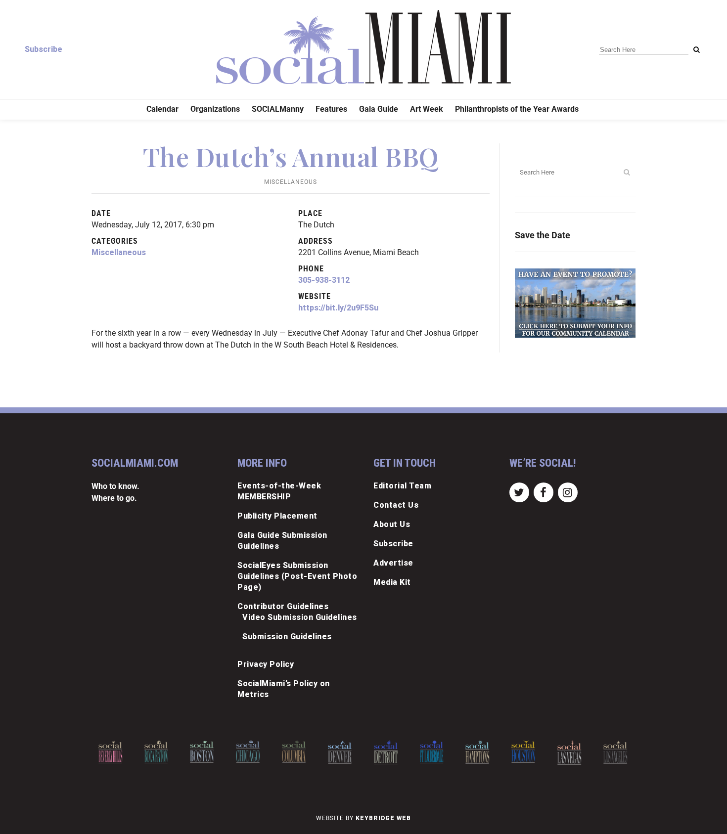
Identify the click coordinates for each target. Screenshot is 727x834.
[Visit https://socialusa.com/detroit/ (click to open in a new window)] (386, 752)
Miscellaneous (290, 181)
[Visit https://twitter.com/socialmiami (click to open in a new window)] (519, 492)
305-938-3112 (324, 280)
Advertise (393, 563)
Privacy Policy (265, 664)
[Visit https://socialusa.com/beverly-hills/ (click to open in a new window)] (110, 752)
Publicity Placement (277, 516)
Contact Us (395, 505)
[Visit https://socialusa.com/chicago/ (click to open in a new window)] (248, 752)
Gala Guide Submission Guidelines (282, 540)
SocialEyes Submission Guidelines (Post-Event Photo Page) (297, 576)
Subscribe (43, 49)
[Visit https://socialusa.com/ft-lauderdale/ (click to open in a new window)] (432, 752)
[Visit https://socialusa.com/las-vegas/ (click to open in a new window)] (569, 753)
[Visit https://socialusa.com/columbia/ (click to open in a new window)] (294, 752)
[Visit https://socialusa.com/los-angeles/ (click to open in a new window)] (615, 752)
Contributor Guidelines (282, 606)
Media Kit (392, 582)
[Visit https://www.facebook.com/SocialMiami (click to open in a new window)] (543, 492)
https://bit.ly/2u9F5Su (338, 307)
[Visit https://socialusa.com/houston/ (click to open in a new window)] (523, 752)
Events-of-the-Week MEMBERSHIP (279, 491)
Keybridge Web (383, 818)
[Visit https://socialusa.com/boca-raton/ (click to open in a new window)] (156, 752)
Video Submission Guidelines (299, 617)
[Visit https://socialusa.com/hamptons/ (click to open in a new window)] (478, 752)
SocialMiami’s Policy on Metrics (283, 689)
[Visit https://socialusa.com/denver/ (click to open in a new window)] (340, 752)
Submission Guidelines (287, 636)
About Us (391, 524)
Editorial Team (402, 485)
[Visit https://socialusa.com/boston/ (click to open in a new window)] (202, 752)
